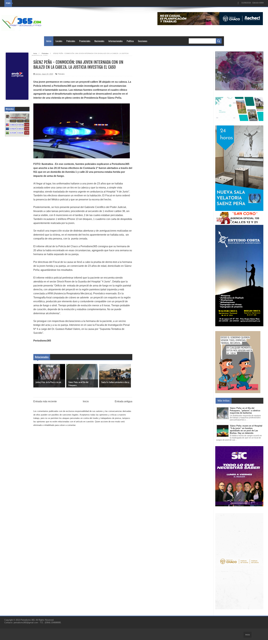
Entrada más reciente (45, 401)
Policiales (70, 41)
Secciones (142, 41)
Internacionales (115, 41)
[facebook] (238, 3)
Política (130, 41)
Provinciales (84, 41)
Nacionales (99, 41)
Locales (59, 41)
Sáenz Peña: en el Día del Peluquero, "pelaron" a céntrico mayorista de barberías (245, 410)
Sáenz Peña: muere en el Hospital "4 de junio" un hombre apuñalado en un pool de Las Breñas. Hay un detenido (246, 429)
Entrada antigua (123, 401)
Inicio (48, 41)
